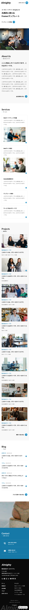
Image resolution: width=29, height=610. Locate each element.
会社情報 (4, 588)
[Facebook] (4, 578)
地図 (18, 573)
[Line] (13, 578)
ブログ (3, 591)
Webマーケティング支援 (20, 586)
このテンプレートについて (14, 602)
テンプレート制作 (18, 592)
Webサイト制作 (18, 588)
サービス (17, 583)
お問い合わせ (5, 593)
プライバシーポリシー (14, 600)
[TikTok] (8, 578)
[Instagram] (6, 578)
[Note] (15, 578)
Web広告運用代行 (18, 590)
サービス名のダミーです (20, 594)
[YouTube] (11, 578)
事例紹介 (4, 586)
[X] (2, 578)
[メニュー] (26, 2)
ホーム (3, 583)
